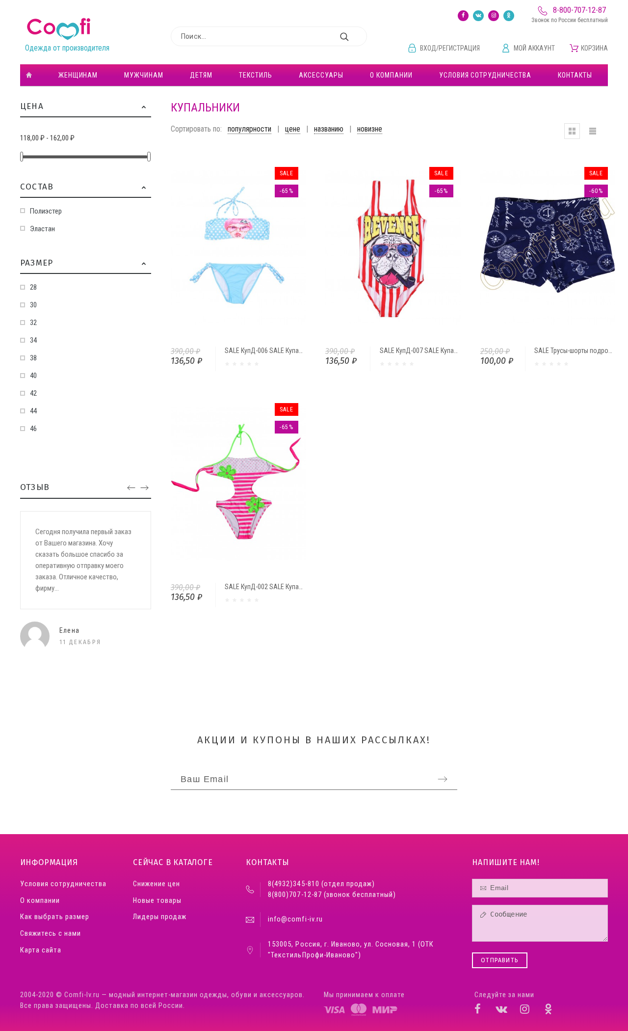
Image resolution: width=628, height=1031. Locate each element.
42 (33, 393)
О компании (40, 900)
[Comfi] (58, 29)
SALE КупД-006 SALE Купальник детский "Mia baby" (298, 350)
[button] (143, 106)
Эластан (42, 228)
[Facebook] (463, 15)
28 (33, 287)
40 (33, 375)
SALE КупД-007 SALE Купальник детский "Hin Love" (453, 350)
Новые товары (157, 900)
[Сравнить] (251, 247)
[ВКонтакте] (478, 15)
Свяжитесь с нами (50, 933)
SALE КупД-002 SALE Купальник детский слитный (296, 587)
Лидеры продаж (159, 917)
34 (33, 340)
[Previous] (131, 488)
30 (33, 304)
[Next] (144, 488)
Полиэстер (46, 211)
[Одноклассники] (508, 15)
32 (33, 322)
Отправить (500, 960)
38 (33, 357)
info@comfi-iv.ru (295, 919)
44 (33, 411)
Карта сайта (40, 950)
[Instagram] (493, 15)
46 (33, 428)
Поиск (354, 36)
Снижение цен (156, 884)
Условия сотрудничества (63, 884)
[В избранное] (277, 247)
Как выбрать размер (54, 917)
